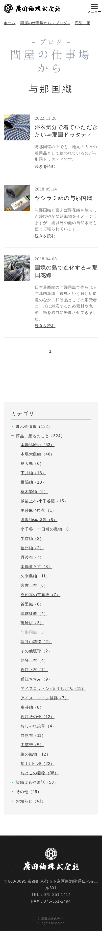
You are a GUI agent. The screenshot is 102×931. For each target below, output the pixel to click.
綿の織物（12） (35, 754)
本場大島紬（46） (37, 454)
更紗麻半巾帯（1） (38, 510)
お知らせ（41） (31, 801)
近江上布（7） (34, 670)
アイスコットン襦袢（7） (45, 698)
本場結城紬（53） (37, 445)
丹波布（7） (32, 557)
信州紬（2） (32, 548)
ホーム (9, 23)
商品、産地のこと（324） (40, 436)
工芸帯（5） (32, 745)
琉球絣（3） (32, 623)
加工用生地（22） (37, 763)
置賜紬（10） (33, 482)
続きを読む (45, 166)
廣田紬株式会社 (32, 8)
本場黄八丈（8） (36, 567)
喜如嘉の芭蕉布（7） (40, 595)
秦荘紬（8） (32, 707)
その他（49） (29, 792)
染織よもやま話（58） (37, 782)
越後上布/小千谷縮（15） (44, 501)
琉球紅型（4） (34, 613)
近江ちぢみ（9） (36, 679)
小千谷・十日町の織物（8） (47, 529)
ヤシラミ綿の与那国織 (63, 198)
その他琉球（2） (36, 651)
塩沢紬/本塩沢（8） (39, 520)
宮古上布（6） (34, 585)
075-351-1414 (57, 895)
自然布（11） (33, 735)
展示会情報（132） (34, 426)
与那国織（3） (34, 632)
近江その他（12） (37, 717)
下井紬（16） (33, 473)
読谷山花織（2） (36, 642)
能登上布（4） (34, 660)
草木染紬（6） (34, 492)
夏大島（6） (32, 463)
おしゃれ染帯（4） (38, 726)
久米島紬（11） (35, 576)
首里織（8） (32, 604)
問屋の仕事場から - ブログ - (45, 23)
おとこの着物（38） (40, 773)
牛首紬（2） (32, 538)
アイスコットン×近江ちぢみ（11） (53, 688)
